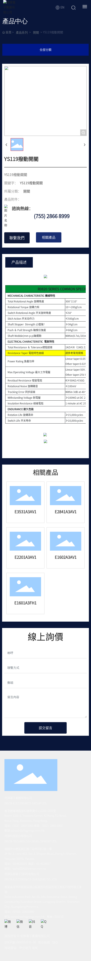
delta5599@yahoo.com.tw (29, 868)
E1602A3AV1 (66, 557)
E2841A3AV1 (66, 512)
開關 (36, 32)
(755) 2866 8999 (52, 216)
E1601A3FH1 (25, 603)
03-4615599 (20, 863)
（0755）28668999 (22, 911)
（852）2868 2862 (22, 825)
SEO (55, 942)
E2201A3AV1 (25, 557)
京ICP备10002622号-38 (20, 942)
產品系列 (22, 32)
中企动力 (25, 947)
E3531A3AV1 (25, 512)
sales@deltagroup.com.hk (27, 830)
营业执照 (44, 942)
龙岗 (35, 947)
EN (62, 7)
